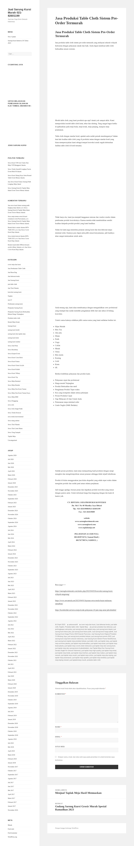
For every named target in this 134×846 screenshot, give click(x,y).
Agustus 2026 (12, 455)
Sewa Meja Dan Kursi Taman (17, 389)
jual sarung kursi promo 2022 (101, 636)
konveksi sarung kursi (14, 292)
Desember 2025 (13, 487)
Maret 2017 (11, 798)
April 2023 (11, 589)
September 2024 (13, 522)
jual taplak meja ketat (109, 650)
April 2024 (11, 542)
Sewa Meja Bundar (14, 385)
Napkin (10, 296)
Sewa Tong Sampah (14, 432)
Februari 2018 (12, 759)
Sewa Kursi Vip (13, 377)
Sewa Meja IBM (13, 397)
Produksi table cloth (14, 318)
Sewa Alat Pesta (13, 346)
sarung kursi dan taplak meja (17, 334)
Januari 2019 (12, 719)
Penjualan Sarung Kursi (15, 308)
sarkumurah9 (73, 624)
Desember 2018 (13, 723)
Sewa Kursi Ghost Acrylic (16, 365)
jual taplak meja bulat (98, 643)
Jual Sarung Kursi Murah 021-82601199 (19, 12)
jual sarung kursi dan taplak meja (84, 629)
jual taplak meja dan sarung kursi (103, 646)
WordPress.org (12, 837)
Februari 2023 (12, 597)
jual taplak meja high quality (91, 650)
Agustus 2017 (12, 778)
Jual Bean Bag (12, 272)
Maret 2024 (11, 546)
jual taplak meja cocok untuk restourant (78, 646)
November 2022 (13, 609)
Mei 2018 (11, 747)
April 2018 (11, 751)
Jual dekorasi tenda (14, 276)
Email (58, 737)
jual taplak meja (103, 641)
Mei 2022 (11, 633)
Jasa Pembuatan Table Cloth (16, 268)
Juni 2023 (11, 581)
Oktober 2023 (12, 566)
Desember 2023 (13, 558)
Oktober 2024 (12, 518)
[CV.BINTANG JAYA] (19, 80)
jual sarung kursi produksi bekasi (79, 636)
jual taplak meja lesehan (79, 653)
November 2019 (13, 696)
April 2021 (11, 668)
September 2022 (13, 617)
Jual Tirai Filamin (13, 288)
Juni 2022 (11, 629)
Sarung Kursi (12, 326)
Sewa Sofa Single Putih (15, 409)
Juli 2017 (11, 782)
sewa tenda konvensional (15, 416)
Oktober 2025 (12, 495)
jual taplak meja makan (97, 653)
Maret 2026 (11, 475)
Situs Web (60, 746)
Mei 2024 (11, 538)
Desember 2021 (13, 652)
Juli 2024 (11, 530)
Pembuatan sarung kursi (15, 304)
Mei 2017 (11, 790)
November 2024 (13, 514)
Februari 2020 (12, 684)
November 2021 (13, 656)
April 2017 (11, 794)
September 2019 (13, 704)
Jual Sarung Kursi (13, 280)
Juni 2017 (11, 786)
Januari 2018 (12, 763)
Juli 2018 (11, 743)
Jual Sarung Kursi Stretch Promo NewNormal (100, 639)
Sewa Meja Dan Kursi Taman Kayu (19, 393)
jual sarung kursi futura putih (81, 631)
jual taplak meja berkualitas (80, 643)
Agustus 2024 (12, 526)
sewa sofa (11, 405)
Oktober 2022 (12, 613)
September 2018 (13, 735)
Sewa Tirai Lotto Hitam (15, 428)
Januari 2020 (12, 688)
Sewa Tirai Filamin (14, 424)
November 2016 (13, 810)
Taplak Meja (12, 436)
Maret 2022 (11, 640)
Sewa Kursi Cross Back (15, 357)
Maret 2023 (11, 593)
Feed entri (11, 829)
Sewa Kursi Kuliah (14, 369)
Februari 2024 (12, 550)
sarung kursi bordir (14, 330)
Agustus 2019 (12, 707)
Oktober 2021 (12, 660)
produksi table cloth (94, 660)
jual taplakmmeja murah (78, 660)
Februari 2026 (12, 479)
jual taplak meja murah (69, 655)
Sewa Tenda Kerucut (14, 413)
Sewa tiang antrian (13, 420)
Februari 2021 (12, 672)
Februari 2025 (12, 503)
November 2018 (13, 727)
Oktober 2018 (12, 731)
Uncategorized (12, 440)
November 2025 (13, 491)
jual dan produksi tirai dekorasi (102, 627)
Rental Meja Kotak (14, 322)
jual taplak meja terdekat (97, 657)
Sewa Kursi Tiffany (14, 373)
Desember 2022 (13, 605)
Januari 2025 (12, 506)
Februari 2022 (12, 644)
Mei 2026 (11, 467)
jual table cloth (12, 284)
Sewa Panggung (13, 401)
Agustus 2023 (12, 573)
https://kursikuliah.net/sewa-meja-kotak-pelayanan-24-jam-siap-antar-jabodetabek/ (85, 610)
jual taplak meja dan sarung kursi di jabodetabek (72, 648)
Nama (58, 727)
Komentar (60, 694)
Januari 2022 (12, 648)
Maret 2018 (11, 755)
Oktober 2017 (12, 771)
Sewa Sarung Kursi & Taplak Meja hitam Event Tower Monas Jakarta (19, 210)
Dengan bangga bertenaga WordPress (66, 828)
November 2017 (13, 767)
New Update (12, 37)
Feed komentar (12, 833)
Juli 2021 (11, 664)
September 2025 (13, 499)
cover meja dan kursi (14, 264)
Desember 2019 (13, 692)
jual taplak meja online (85, 655)
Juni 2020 (11, 676)
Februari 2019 (12, 715)
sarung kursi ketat (13, 338)
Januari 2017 (12, 806)
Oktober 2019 (12, 700)
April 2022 (11, 637)
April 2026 (11, 471)
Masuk (10, 825)
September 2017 (13, 774)
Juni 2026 (11, 463)
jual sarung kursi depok (104, 629)
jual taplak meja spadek (80, 657)
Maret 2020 (11, 680)
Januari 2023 (12, 601)
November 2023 (13, 562)
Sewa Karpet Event (14, 353)
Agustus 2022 (12, 621)
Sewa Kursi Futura (14, 361)
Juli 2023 (11, 577)
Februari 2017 (12, 802)
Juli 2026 (11, 459)
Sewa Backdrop (13, 349)
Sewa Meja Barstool (14, 381)
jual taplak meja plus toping (103, 655)
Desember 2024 (13, 510)
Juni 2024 (11, 534)
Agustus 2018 (12, 739)
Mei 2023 (11, 585)
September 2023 (13, 570)
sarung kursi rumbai (14, 342)
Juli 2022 (11, 625)
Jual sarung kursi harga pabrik (102, 631)
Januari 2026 (12, 483)
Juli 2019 (11, 711)
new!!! (10, 300)
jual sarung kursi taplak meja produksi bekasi (70, 641)
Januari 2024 (12, 554)
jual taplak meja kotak (62, 653)
